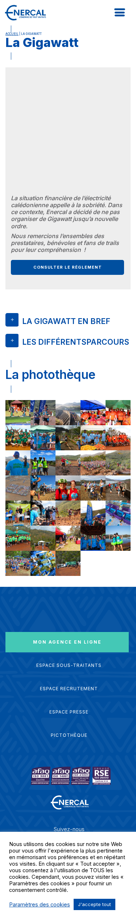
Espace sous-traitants (69, 665)
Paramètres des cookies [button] (39, 904)
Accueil (11, 34)
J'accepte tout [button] (94, 904)
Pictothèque (69, 735)
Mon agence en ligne (67, 642)
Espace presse (68, 712)
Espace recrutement (69, 688)
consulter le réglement (67, 267)
